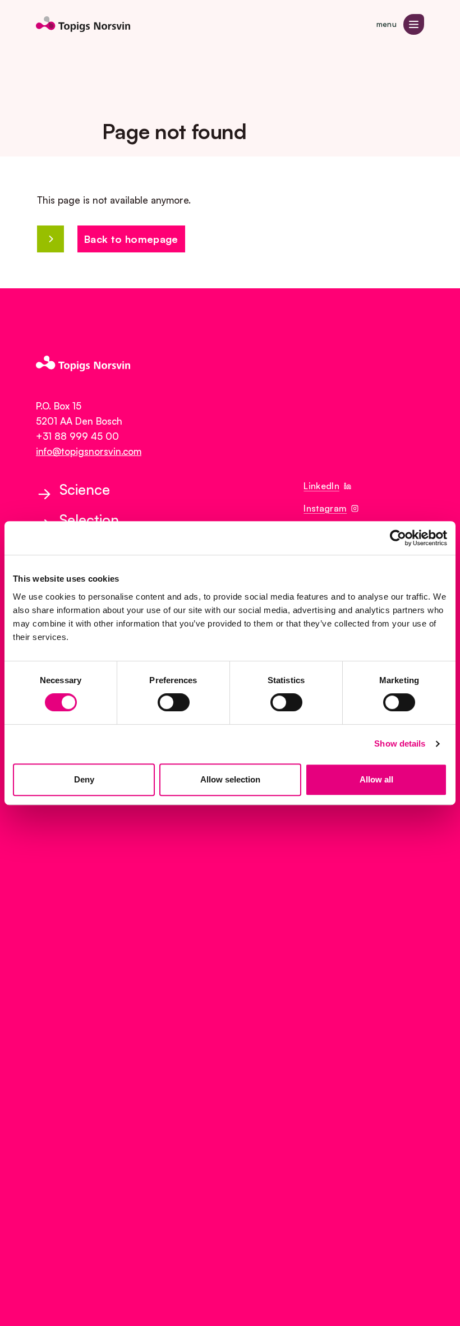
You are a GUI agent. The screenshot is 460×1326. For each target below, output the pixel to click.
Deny (84, 779)
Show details (399, 743)
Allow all (376, 779)
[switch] (174, 702)
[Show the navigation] (413, 24)
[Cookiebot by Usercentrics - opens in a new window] (398, 538)
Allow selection (230, 779)
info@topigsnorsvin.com (88, 451)
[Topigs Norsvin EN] (83, 24)
